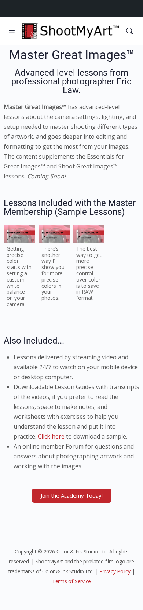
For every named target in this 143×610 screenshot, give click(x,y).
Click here (51, 436)
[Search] (129, 31)
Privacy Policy (115, 571)
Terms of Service (71, 581)
